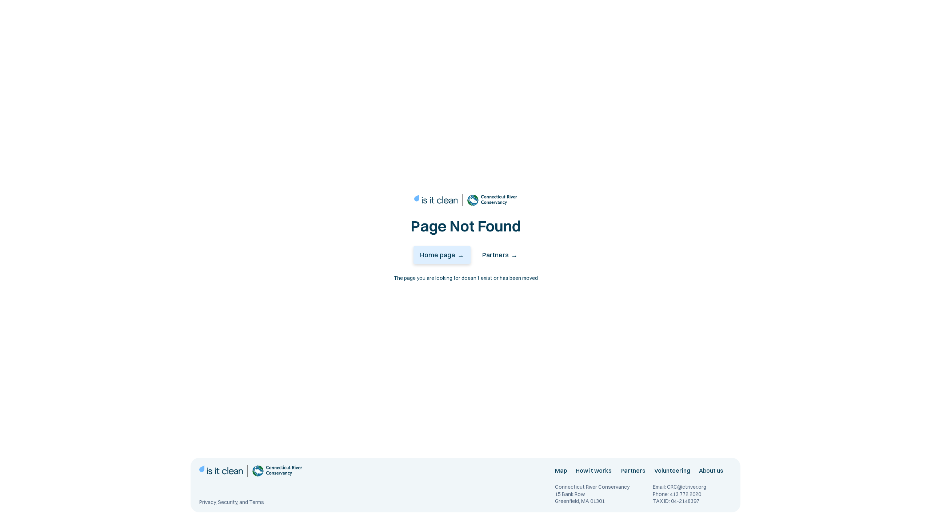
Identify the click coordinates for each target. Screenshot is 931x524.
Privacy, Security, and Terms (231, 502)
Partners (633, 470)
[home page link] (436, 200)
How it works (594, 470)
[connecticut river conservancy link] (492, 200)
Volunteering (672, 470)
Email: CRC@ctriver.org (679, 487)
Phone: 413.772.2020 (677, 494)
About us (711, 470)
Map (561, 470)
